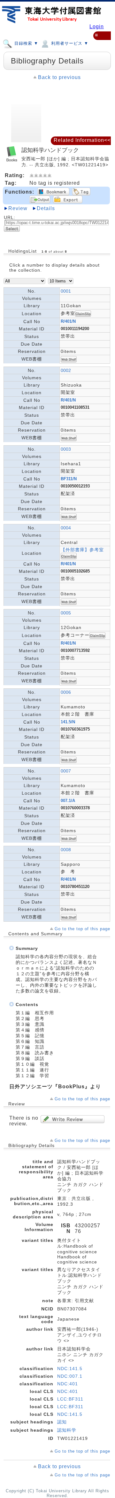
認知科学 (66, 1430)
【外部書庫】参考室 (82, 549)
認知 (62, 1421)
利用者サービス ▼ (69, 43)
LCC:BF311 (70, 1399)
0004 (66, 527)
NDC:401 (67, 1383)
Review (17, 208)
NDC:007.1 (69, 1376)
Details (46, 208)
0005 (66, 612)
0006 (66, 692)
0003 (66, 449)
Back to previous (59, 77)
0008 (66, 849)
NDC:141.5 (69, 1368)
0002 (66, 370)
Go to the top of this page (82, 928)
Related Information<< (82, 140)
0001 (66, 291)
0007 (66, 770)
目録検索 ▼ (25, 43)
